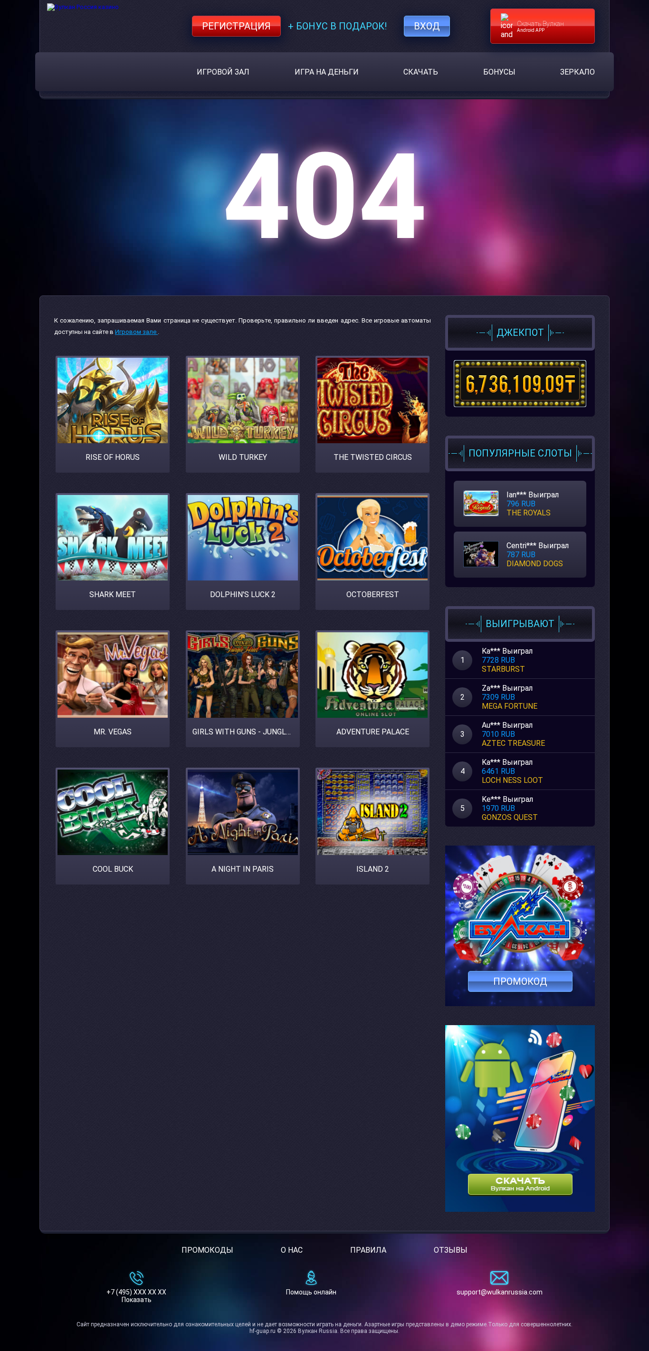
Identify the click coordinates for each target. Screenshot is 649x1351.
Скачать (420, 71)
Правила (368, 1250)
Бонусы (499, 71)
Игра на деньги (327, 71)
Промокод (520, 981)
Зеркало (577, 71)
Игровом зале (136, 331)
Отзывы (451, 1250)
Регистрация (236, 26)
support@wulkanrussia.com (500, 1292)
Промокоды (207, 1250)
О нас (292, 1250)
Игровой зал (223, 71)
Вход (427, 26)
